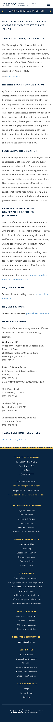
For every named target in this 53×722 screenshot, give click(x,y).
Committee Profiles (26, 642)
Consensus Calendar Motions (26, 531)
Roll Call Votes (26, 514)
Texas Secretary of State (14, 439)
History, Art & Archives (26, 671)
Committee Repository (26, 667)
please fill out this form (38, 313)
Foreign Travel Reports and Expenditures (26, 582)
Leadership (26, 548)
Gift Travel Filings (26, 591)
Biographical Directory (26, 659)
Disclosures (26, 573)
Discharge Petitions (26, 519)
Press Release (13, 76)
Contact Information (27, 457)
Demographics (26, 561)
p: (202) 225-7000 (26, 474)
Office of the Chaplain (26, 676)
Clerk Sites (26, 649)
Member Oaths (26, 565)
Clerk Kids (26, 663)
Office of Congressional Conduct (26, 599)
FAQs (26, 688)
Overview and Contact (26, 616)
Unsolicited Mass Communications (26, 586)
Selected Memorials (27, 527)
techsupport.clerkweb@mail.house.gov (26, 494)
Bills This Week (26, 654)
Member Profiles (26, 544)
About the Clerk (26, 611)
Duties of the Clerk (26, 620)
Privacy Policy (26, 693)
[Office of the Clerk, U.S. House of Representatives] (19, 4)
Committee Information (26, 637)
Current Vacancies (26, 557)
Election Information (26, 552)
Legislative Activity (26, 510)
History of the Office (26, 629)
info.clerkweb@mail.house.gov (26, 485)
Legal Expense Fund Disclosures (26, 595)
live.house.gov (26, 523)
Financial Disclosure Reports (26, 578)
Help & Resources (26, 683)
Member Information (26, 539)
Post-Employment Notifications (26, 603)
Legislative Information (26, 505)
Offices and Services (26, 625)
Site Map (27, 697)
